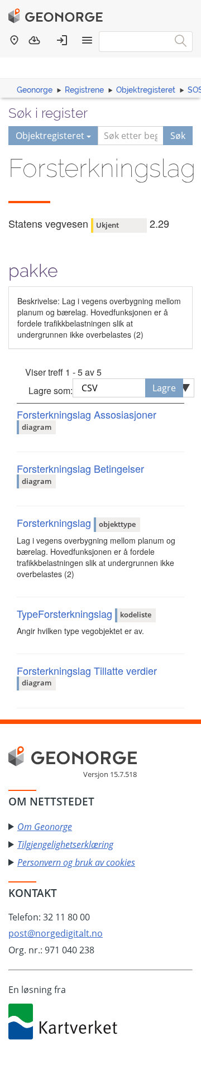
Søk (177, 135)
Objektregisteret (145, 89)
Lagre (164, 388)
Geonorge (34, 89)
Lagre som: (50, 390)
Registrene (84, 89)
